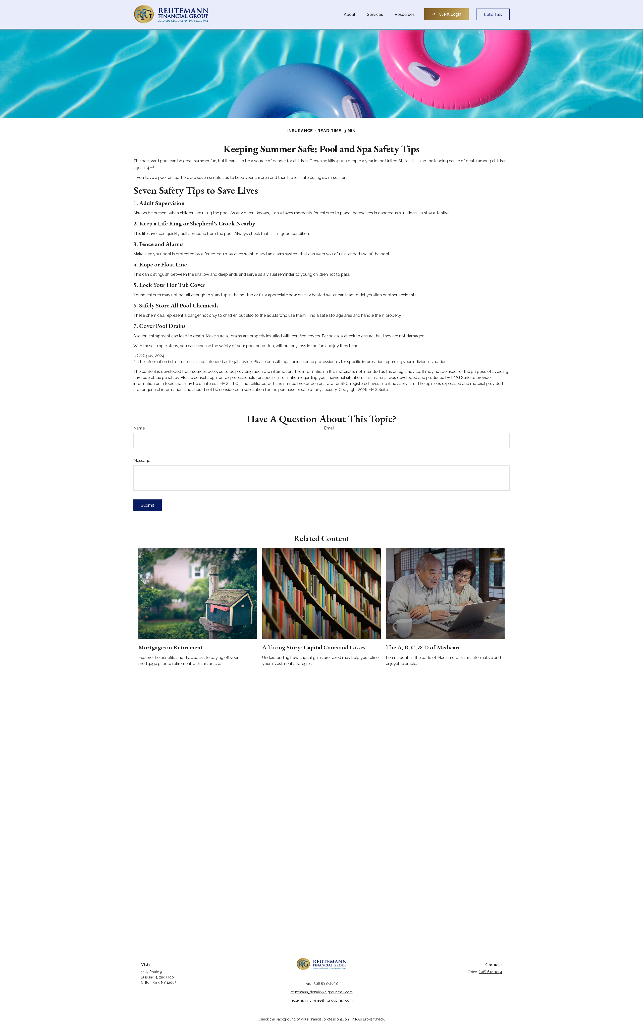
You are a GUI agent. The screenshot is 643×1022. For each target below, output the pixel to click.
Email (329, 428)
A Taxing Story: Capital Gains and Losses (313, 647)
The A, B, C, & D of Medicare (423, 647)
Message (141, 460)
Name (139, 428)
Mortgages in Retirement (170, 647)
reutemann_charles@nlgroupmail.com (321, 1000)
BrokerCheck (373, 1019)
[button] (349, 14)
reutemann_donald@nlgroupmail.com (322, 992)
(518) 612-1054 (490, 972)
